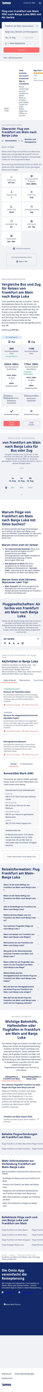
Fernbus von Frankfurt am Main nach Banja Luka (21, 1185)
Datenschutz (7, 1378)
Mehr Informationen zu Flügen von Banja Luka (20, 1204)
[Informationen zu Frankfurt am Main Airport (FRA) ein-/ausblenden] (38, 1119)
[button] (13, 37)
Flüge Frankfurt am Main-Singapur (16, 1240)
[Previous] (5, 479)
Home (4, 1255)
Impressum (6, 1374)
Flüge (12, 1255)
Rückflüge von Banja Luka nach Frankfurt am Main (21, 1179)
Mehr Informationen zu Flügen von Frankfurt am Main (21, 1198)
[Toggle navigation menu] (40, 3)
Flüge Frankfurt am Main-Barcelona (16, 1144)
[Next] (37, 479)
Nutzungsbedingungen (24, 1374)
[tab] (10, 680)
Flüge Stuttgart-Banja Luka (13, 1245)
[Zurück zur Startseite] (6, 3)
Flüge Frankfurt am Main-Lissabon (16, 1149)
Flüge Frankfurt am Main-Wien (14, 1235)
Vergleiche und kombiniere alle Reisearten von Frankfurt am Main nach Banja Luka (20, 1192)
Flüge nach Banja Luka (26, 1255)
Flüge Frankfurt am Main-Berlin (15, 1230)
